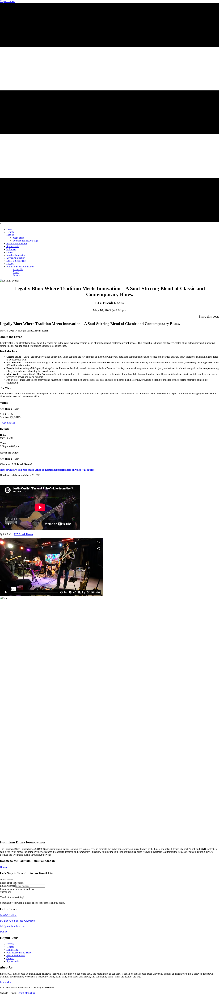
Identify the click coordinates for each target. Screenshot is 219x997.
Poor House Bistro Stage (18, 952)
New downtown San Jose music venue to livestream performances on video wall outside (47, 469)
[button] (5, 892)
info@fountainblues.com (12, 926)
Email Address (7, 885)
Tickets (10, 946)
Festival (10, 944)
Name (3, 879)
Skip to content (7, 1)
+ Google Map (7, 422)
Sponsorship (12, 961)
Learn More (6, 982)
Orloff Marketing (26, 993)
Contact (10, 958)
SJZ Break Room (23, 534)
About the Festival (15, 955)
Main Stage (12, 949)
